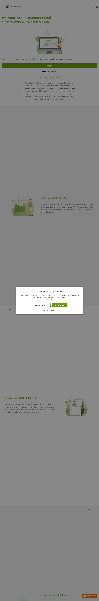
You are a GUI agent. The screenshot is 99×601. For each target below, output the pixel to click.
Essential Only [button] (41, 305)
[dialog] (49, 300)
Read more (49, 300)
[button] (49, 310)
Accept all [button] (59, 305)
